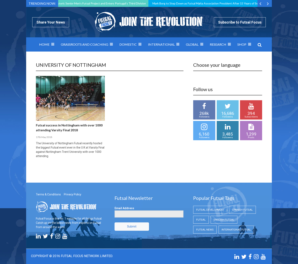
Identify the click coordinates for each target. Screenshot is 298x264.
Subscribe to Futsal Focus (240, 22)
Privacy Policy (72, 194)
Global (192, 44)
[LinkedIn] (38, 237)
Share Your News (50, 22)
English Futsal (224, 219)
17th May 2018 (44, 137)
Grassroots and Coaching (84, 44)
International (161, 44)
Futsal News (205, 229)
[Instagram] (57, 237)
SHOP (241, 44)
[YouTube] (64, 237)
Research (218, 44)
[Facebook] (51, 237)
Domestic (128, 44)
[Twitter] (45, 237)
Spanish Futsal (242, 209)
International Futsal (236, 229)
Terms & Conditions (48, 194)
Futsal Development (210, 209)
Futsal (201, 219)
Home (44, 44)
